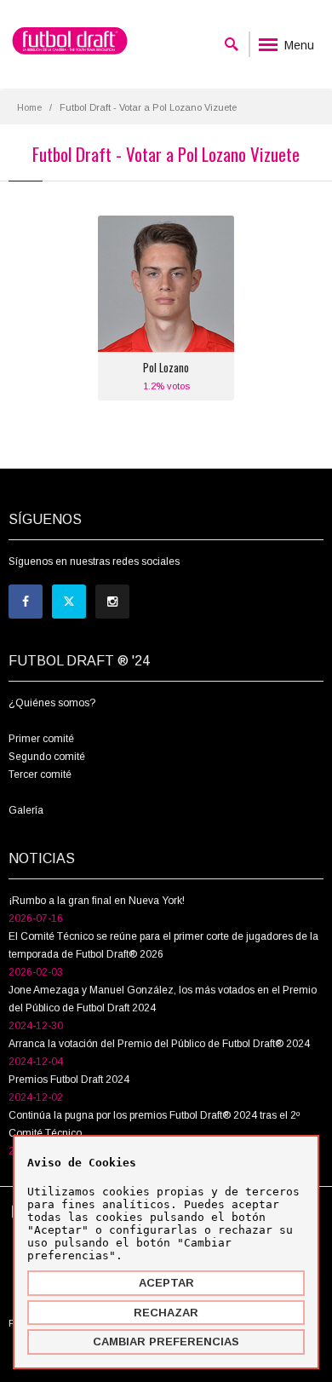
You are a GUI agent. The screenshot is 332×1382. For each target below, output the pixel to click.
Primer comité (41, 739)
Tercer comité (40, 774)
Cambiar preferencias (166, 1341)
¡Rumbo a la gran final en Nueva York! (97, 901)
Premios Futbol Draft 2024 (69, 1079)
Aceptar (166, 1282)
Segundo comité (47, 757)
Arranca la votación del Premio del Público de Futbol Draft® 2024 (159, 1044)
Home (29, 107)
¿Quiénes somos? (52, 703)
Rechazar (166, 1312)
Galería (26, 810)
